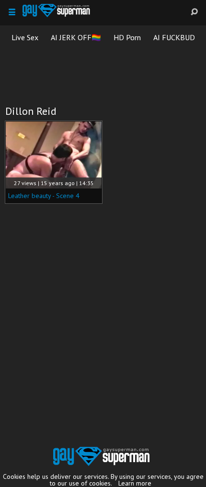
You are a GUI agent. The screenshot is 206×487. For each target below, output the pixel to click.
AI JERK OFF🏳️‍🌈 (76, 37)
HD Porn (127, 37)
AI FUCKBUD (174, 37)
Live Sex (24, 37)
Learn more (134, 483)
